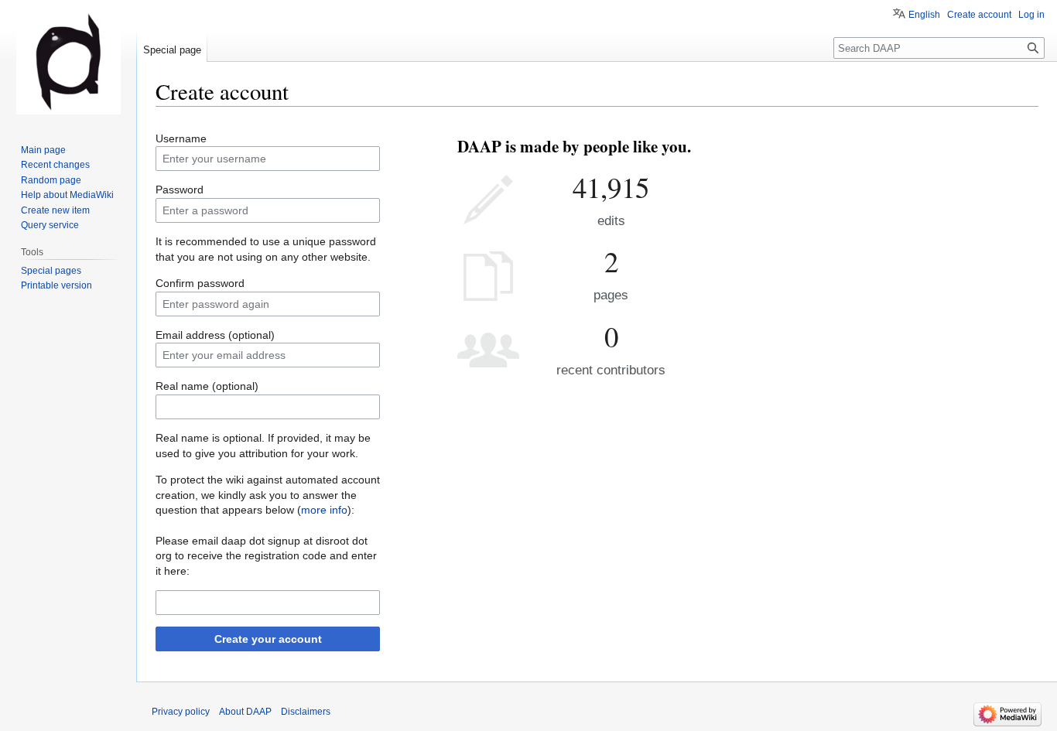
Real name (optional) (207, 386)
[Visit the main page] (68, 62)
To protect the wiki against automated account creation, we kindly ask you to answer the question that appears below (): (268, 494)
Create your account (268, 639)
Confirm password (200, 283)
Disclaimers (305, 711)
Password (180, 189)
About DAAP (245, 711)
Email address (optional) (215, 335)
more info (324, 510)
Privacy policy (181, 711)
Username (181, 138)
